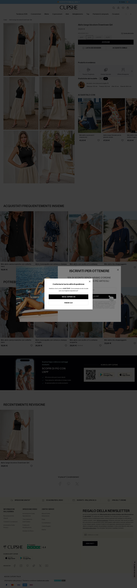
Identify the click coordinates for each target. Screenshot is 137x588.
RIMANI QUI (68, 303)
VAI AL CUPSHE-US (68, 297)
